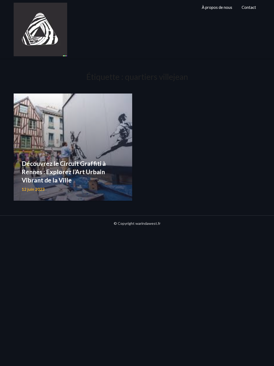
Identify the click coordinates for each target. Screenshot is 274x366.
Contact (249, 7)
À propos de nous (217, 7)
